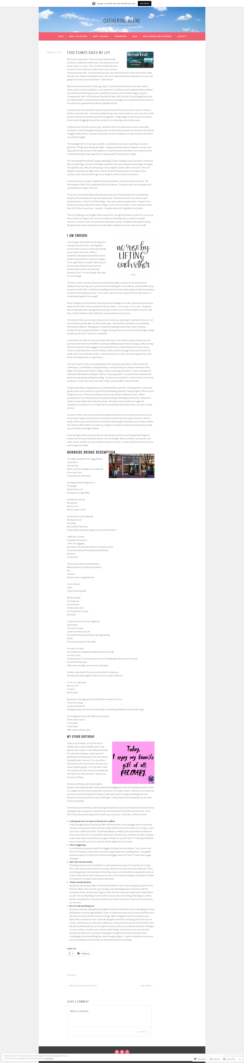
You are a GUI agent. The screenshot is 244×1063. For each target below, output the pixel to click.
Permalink (71, 975)
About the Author (78, 36)
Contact (181, 36)
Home (60, 36)
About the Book (101, 36)
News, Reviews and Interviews (157, 36)
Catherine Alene (122, 20)
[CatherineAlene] (117, 1052)
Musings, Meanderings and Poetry (83, 986)
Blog (134, 36)
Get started (144, 3)
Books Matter (146, 986)
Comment (141, 1031)
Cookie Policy (49, 1058)
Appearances (120, 36)
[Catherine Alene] (127, 1052)
